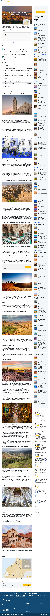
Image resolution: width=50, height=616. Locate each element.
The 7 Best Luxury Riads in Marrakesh (42, 106)
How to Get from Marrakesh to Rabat (41, 396)
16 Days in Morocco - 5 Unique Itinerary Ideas (41, 343)
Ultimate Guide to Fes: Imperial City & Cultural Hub (42, 63)
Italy (14, 603)
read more (40, 471)
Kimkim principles (28, 606)
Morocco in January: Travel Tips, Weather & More (42, 236)
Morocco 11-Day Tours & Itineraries (40, 54)
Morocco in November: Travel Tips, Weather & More (41, 305)
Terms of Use (15, 614)
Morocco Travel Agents (42, 293)
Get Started (27, 585)
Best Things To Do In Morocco (41, 209)
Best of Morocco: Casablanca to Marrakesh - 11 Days (42, 44)
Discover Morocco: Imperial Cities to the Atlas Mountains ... (42, 32)
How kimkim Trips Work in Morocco (42, 283)
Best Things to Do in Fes (42, 72)
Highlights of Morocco (41, 204)
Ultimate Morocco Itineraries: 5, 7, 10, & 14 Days (42, 288)
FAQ (38, 601)
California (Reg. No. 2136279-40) (6, 608)
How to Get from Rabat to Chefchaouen (42, 386)
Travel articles (39, 603)
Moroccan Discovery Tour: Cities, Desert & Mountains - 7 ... (42, 338)
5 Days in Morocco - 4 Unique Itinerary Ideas (41, 178)
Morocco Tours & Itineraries (39, 167)
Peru (14, 606)
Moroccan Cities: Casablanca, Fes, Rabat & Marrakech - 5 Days (42, 128)
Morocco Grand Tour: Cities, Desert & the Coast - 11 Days (42, 38)
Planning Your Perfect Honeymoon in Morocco (42, 59)
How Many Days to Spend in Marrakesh (42, 86)
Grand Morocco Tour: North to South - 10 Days (42, 153)
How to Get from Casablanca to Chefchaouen (42, 391)
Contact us (27, 603)
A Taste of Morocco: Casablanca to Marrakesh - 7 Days (42, 148)
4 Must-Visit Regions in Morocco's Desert (41, 258)
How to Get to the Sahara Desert (42, 372)
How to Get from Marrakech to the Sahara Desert (42, 357)
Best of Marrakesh (37, 110)
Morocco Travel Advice (38, 250)
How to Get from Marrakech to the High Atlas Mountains (42, 401)
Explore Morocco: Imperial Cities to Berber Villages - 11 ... (42, 49)
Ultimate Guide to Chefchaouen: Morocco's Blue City (42, 263)
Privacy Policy (20, 614)
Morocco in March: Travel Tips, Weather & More (42, 246)
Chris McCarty (9, 581)
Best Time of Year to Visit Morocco (42, 201)
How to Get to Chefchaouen (40, 367)
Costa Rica (15, 609)
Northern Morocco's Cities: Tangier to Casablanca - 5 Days (42, 134)
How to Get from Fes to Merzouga (42, 376)
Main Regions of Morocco (42, 213)
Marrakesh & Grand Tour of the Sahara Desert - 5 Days (42, 157)
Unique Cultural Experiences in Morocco (42, 68)
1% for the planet (40, 606)
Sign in (49, 1)
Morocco (3, 4)
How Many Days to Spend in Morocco (42, 173)
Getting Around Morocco (38, 405)
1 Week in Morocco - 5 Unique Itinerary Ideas (41, 182)
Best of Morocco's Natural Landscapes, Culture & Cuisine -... (42, 328)
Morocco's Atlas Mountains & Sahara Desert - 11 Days (42, 27)
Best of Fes (36, 81)
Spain (15, 608)
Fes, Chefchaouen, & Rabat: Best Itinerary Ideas (42, 114)
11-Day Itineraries (10, 4)
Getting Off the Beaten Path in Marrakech (41, 90)
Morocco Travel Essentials (38, 222)
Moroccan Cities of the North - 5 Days (41, 123)
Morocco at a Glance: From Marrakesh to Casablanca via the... (42, 333)
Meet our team (28, 601)
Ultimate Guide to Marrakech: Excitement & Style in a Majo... (42, 100)
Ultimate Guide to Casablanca (40, 274)
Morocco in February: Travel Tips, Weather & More (41, 240)
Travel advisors (28, 611)
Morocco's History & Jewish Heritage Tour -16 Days (42, 347)
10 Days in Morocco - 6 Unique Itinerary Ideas (41, 187)
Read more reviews (16, 42)
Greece (15, 601)
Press (26, 608)
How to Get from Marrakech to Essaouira (42, 381)
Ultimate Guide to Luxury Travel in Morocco (42, 226)
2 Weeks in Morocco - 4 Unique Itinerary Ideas (42, 191)
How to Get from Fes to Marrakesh (42, 362)
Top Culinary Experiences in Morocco (42, 77)
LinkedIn (5, 604)
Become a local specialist (29, 609)
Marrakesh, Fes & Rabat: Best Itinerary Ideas (42, 118)
